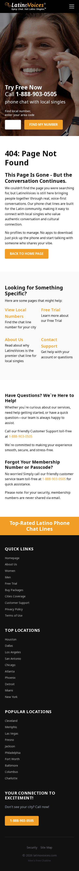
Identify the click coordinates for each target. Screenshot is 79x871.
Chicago (10, 665)
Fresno (9, 740)
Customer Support (17, 603)
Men (8, 577)
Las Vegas (11, 733)
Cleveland (11, 721)
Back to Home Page (26, 253)
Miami (9, 690)
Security (32, 847)
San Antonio (13, 658)
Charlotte (11, 778)
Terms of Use (13, 615)
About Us (14, 339)
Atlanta (10, 671)
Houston (10, 639)
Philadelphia (12, 753)
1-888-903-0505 (20, 436)
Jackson (10, 746)
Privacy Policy (14, 609)
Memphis (11, 727)
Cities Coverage (15, 596)
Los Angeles (13, 652)
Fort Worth (12, 759)
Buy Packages (14, 590)
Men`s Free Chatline (39, 860)
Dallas (9, 646)
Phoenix (10, 678)
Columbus (11, 772)
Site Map (46, 847)
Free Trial (50, 310)
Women (10, 571)
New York (11, 697)
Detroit (10, 684)
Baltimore (11, 765)
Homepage (12, 558)
